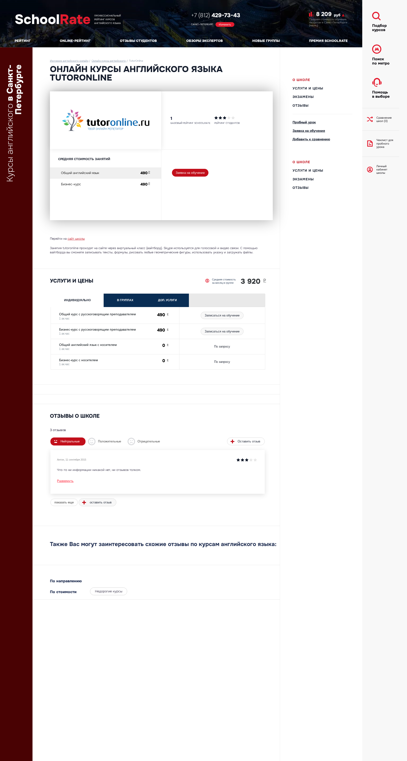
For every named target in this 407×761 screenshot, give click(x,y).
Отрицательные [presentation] (149, 441)
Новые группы (266, 41)
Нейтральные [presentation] (70, 441)
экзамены (303, 97)
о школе (301, 80)
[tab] (77, 300)
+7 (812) (215, 15)
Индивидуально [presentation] (77, 300)
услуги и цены (308, 88)
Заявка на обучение (190, 173)
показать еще (64, 502)
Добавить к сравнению (311, 139)
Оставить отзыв (249, 441)
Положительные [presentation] (109, 441)
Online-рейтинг (75, 41)
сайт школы (76, 239)
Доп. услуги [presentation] (167, 300)
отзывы (301, 105)
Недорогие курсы (108, 591)
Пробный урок (304, 122)
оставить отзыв (101, 502)
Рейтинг (23, 41)
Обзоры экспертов (204, 41)
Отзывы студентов (138, 41)
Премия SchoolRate (328, 41)
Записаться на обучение (222, 315)
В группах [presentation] (125, 300)
